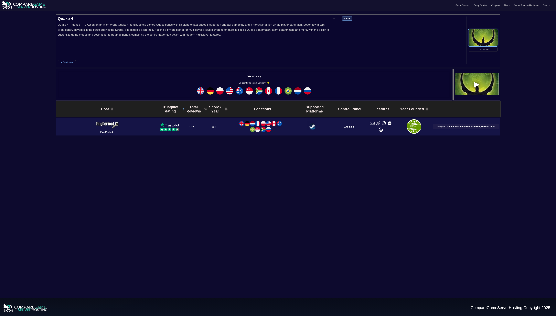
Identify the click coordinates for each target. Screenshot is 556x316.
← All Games (483, 49)
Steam (347, 18)
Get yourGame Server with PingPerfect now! (466, 126)
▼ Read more (66, 62)
